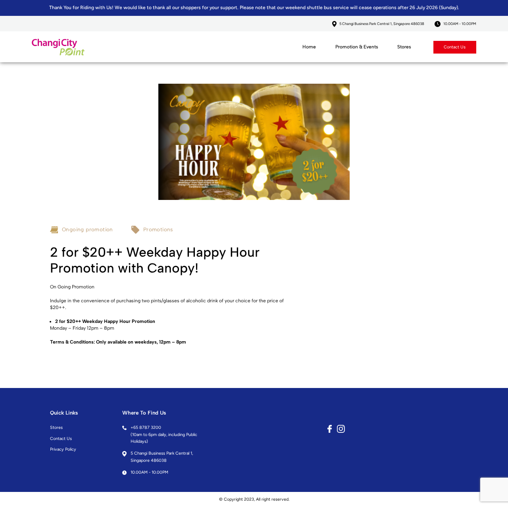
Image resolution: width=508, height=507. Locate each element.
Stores (404, 47)
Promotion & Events (356, 47)
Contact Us (455, 47)
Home (309, 47)
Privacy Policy (63, 449)
